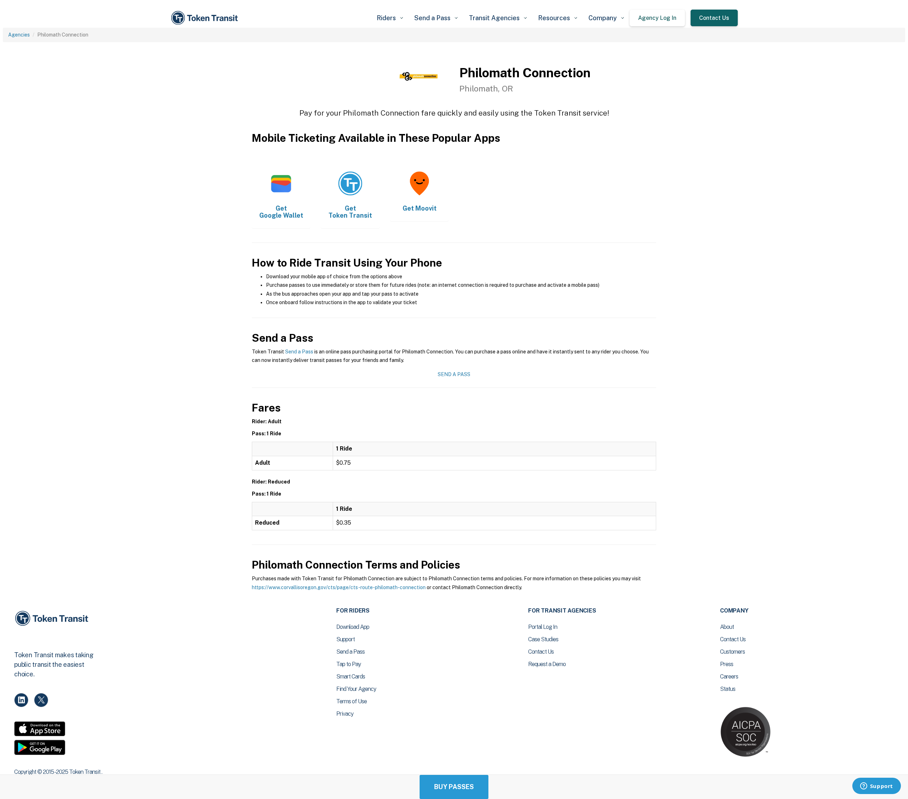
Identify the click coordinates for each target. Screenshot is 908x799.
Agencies (19, 35)
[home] (205, 18)
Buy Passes (454, 786)
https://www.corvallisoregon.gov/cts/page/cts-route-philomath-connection (339, 587)
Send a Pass (299, 351)
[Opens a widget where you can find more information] (876, 786)
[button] (390, 18)
